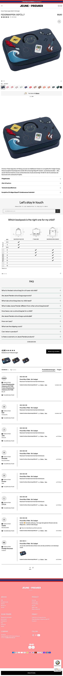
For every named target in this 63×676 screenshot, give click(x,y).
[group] (10, 350)
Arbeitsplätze (4, 621)
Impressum (34, 621)
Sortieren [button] (5, 369)
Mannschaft (4, 619)
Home (2, 11)
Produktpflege (35, 603)
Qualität (34, 605)
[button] (2, 6)
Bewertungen (35, 607)
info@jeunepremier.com (10, 637)
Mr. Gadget (4, 83)
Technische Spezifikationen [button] (9, 188)
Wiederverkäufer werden (6, 617)
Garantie (34, 600)
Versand (3, 603)
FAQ (2, 600)
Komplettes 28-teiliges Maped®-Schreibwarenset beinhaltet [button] (18, 192)
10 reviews (13, 17)
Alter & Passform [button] (6, 183)
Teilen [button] (46, 385)
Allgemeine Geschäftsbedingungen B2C (40, 619)
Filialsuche (3, 624)
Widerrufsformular (36, 609)
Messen (2, 626)
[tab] (48, 370)
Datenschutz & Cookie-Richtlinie (39, 617)
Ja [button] (39, 385)
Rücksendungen (4, 602)
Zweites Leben (35, 602)
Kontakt (2, 607)
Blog (2, 622)
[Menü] (60, 661)
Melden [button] (42, 385)
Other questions (31, 341)
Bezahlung (3, 605)
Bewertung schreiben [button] (54, 351)
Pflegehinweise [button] (6, 178)
